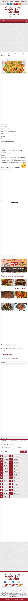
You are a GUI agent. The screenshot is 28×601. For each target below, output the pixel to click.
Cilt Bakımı (6, 459)
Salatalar (6, 490)
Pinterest (16, 584)
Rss (22, 584)
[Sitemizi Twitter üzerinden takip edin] (11, 4)
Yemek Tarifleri (8, 53)
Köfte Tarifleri (14, 53)
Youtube (9, 584)
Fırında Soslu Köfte (7, 299)
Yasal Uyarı (17, 1)
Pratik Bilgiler (3, 487)
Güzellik (16, 465)
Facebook (8, 582)
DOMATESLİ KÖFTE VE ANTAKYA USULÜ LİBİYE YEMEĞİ (20, 288)
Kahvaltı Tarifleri (4, 472)
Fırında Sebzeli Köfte (21, 310)
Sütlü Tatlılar (13, 490)
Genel (4, 255)
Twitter (15, 582)
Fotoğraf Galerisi (14, 463)
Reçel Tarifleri (13, 487)
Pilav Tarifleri (13, 481)
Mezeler (6, 480)
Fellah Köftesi (20, 299)
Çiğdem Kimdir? (5, 1)
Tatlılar (5, 493)
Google (22, 582)
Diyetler (5, 462)
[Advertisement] (14, 37)
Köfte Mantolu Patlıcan (7, 287)
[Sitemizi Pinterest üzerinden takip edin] (17, 4)
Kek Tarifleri (12, 472)
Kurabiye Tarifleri (4, 478)
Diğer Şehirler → (16, 16)
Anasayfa (3, 53)
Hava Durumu (23, 1)
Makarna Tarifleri (14, 478)
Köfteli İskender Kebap (7, 310)
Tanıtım (11, 1)
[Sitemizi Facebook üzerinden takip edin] (8, 4)
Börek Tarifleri (13, 456)
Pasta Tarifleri (13, 494)
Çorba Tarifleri (13, 460)
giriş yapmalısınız (14, 358)
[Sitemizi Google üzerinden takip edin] (13, 4)
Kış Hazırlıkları (3, 475)
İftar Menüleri (13, 469)
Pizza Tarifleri (3, 484)
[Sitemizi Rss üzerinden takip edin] (20, 4)
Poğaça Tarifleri (13, 484)
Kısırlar (15, 474)
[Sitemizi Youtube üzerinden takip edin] (15, 4)
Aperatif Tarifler (4, 456)
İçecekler (6, 468)
